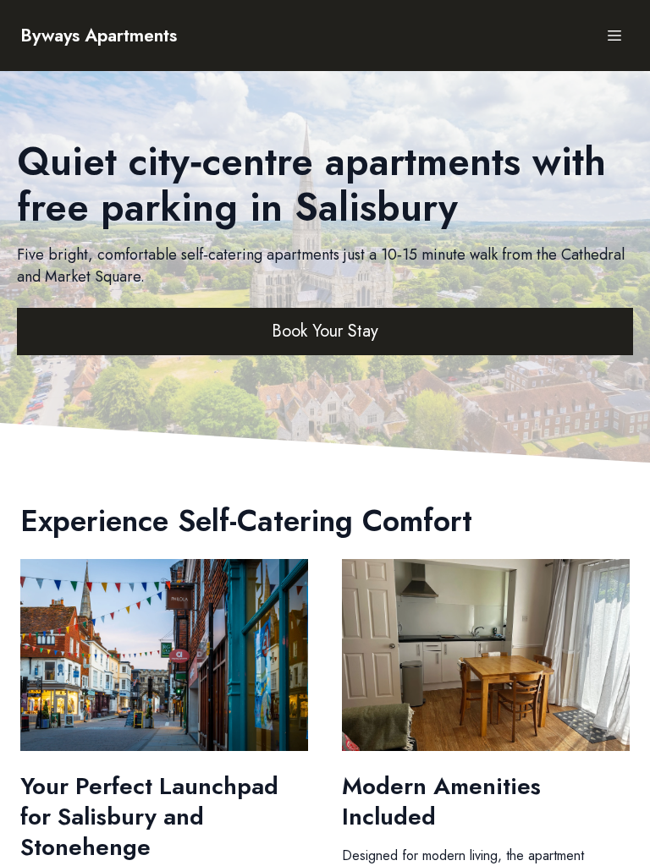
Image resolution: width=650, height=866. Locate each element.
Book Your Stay (325, 331)
